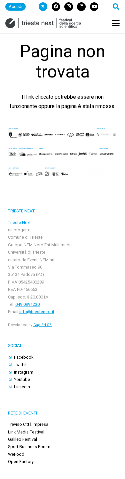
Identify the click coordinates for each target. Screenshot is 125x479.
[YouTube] (94, 6)
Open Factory (21, 461)
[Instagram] (68, 6)
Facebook (23, 357)
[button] (116, 6)
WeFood (16, 454)
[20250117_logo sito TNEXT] (43, 23)
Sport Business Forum (29, 446)
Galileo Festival (22, 439)
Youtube (22, 379)
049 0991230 (27, 304)
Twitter (20, 364)
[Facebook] (56, 6)
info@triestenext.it (36, 311)
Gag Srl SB (42, 325)
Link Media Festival (26, 431)
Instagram (23, 372)
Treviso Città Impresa (28, 424)
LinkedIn (22, 386)
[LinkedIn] (81, 6)
